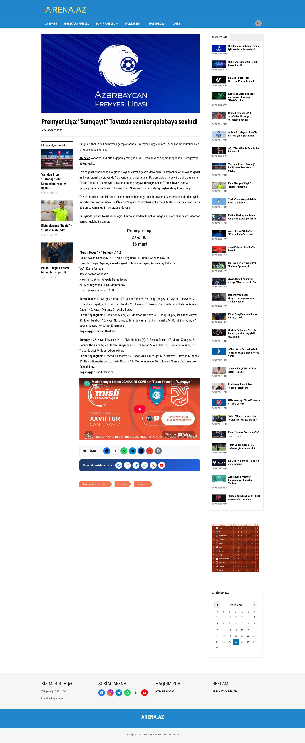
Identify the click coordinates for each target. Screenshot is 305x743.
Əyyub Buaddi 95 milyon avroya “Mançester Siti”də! (242, 281)
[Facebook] (106, 450)
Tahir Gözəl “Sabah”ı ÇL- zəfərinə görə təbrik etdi (241, 446)
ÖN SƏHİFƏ (51, 23)
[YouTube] (161, 465)
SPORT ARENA (132, 23)
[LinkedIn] (141, 450)
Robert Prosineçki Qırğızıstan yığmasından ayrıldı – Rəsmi (241, 298)
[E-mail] (149, 450)
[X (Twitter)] (115, 450)
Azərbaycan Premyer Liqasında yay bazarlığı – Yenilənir (241, 480)
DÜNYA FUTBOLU (105, 23)
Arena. (83, 158)
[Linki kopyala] (158, 450)
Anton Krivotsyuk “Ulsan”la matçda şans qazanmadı (242, 134)
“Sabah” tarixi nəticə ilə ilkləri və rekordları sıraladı (244, 497)
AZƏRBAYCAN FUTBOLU (76, 23)
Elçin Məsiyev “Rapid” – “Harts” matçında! (56, 228)
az (88, 158)
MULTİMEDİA (156, 23)
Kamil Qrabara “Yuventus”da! (243, 432)
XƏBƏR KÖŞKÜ (219, 37)
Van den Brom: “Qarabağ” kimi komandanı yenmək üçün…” (53, 181)
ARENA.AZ (152, 717)
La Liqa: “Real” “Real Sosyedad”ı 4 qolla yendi (241, 79)
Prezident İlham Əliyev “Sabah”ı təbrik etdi (240, 386)
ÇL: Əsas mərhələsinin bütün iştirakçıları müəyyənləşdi (243, 48)
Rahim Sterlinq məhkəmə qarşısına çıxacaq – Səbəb (242, 217)
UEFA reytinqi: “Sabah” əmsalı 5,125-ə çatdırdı (244, 402)
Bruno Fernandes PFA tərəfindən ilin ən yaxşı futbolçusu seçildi (240, 116)
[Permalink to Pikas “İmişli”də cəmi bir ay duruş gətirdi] (57, 254)
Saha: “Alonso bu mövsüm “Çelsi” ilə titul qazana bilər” (243, 418)
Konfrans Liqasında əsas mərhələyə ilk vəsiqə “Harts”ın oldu (241, 97)
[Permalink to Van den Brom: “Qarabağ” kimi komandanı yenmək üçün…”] (57, 160)
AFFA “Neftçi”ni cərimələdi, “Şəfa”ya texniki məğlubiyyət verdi (243, 353)
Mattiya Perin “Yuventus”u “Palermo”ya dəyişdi (242, 265)
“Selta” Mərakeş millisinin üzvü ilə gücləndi (242, 201)
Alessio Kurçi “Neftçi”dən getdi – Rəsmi (242, 370)
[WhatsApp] (123, 450)
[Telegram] (132, 450)
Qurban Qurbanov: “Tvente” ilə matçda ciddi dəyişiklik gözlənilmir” (243, 333)
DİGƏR (176, 23)
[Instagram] (127, 465)
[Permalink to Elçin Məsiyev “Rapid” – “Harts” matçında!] (57, 211)
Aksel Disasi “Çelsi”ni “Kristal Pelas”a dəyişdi (240, 233)
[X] (153, 465)
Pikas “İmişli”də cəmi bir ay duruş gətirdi (55, 270)
